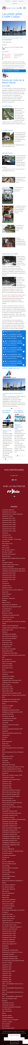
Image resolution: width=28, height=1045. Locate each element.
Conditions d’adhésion (8, 939)
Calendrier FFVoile (7, 516)
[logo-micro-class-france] (11, 8)
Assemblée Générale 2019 (9, 821)
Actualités (5, 760)
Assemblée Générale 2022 (9, 956)
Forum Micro (7, 1)
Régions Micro (6, 602)
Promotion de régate (8, 716)
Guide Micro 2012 (7, 686)
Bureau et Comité (7, 613)
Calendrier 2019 (6, 973)
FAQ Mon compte (7, 537)
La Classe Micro (6, 646)
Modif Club (5, 743)
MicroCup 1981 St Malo (8, 876)
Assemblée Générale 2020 (10, 815)
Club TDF (5, 581)
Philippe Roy (7, 55)
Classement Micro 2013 (8, 573)
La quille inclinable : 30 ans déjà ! (11, 539)
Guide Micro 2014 (7, 642)
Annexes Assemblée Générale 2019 (12, 729)
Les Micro (5, 737)
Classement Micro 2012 (8, 520)
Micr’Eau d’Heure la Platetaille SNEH (19, 426)
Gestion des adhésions (8, 941)
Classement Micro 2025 (9, 935)
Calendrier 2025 (6, 783)
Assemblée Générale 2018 (9, 823)
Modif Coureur (6, 745)
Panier (4, 1013)
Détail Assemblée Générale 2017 (11, 828)
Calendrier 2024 (7, 781)
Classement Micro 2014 (8, 575)
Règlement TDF (6, 707)
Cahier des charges (7, 678)
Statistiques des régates (9, 634)
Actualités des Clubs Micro (10, 653)
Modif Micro (5, 545)
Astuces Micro (6, 611)
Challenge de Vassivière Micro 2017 (12, 712)
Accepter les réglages (14, 1035)
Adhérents (14, 3)
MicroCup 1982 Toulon (8, 872)
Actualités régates (7, 562)
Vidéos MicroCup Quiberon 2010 (11, 606)
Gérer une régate (7, 663)
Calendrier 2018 (6, 975)
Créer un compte (7, 1021)
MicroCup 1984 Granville (9, 863)
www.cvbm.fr (7, 54)
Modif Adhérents (7, 741)
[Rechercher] (20, 8)
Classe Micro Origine (8, 617)
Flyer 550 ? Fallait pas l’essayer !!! (12, 927)
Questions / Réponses (8, 598)
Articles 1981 (5, 874)
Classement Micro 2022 (9, 531)
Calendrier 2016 (6, 979)
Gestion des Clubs (7, 914)
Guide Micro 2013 (7, 665)
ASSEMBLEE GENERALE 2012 (11, 844)
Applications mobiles (8, 676)
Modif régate (6, 895)
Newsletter (14, 1)
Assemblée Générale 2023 (9, 958)
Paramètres (14, 1042)
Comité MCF (5, 583)
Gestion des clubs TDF (8, 916)
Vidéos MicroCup (7, 758)
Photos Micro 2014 (7, 691)
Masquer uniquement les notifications (14, 1038)
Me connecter (6, 1023)
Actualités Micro (7, 608)
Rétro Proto (5, 897)
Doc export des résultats (9, 638)
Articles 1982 (5, 870)
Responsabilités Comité (9, 800)
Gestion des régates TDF (9, 943)
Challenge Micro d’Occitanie (10, 682)
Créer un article (6, 619)
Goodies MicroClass (8, 714)
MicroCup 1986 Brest (8, 849)
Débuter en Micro (7, 587)
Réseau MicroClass (7, 651)
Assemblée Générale (8, 954)
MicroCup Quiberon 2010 (9, 998)
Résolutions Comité (7, 756)
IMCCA (4, 703)
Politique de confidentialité (10, 950)
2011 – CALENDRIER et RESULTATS (12, 996)
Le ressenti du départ (8, 906)
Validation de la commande (10, 1019)
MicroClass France (7, 543)
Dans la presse (6, 684)
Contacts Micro (6, 585)
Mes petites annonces (8, 817)
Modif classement (7, 908)
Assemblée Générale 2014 (9, 840)
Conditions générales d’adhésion (11, 1007)
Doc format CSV (7, 659)
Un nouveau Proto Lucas (9, 924)
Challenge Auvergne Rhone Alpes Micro (13, 568)
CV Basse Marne (12, 71)
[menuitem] (7, 1)
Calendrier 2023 (6, 964)
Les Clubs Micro (6, 1009)
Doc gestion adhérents (8, 884)
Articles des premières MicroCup (11, 813)
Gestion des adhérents (8, 889)
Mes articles (5, 891)
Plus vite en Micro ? (7, 798)
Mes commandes (7, 1011)
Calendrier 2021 (6, 969)
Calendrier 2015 (6, 981)
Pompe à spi (5, 857)
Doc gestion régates (8, 887)
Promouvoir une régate (9, 649)
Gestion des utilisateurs (9, 899)
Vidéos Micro (6, 762)
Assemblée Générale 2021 (9, 811)
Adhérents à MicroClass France (11, 779)
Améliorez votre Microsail (9, 929)
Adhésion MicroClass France (10, 564)
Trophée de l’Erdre (7, 720)
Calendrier (5, 731)
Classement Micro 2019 (8, 526)
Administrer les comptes (9, 512)
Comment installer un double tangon (12, 851)
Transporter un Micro (8, 777)
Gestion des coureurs (8, 918)
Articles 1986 (6, 847)
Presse (4, 859)
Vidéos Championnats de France (11, 769)
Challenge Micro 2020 (8, 971)
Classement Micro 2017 (8, 579)
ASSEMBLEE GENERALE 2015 (11, 836)
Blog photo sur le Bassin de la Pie (17, 123)
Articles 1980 (6, 878)
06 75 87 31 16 (7, 57)
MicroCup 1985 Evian (8, 861)
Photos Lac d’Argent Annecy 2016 (12, 775)
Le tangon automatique (9, 855)
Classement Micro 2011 (8, 518)
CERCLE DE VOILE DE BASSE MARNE (13, 47)
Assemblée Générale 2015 (9, 834)
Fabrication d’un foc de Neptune (11, 922)
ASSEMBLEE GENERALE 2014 (11, 838)
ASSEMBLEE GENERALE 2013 (11, 842)
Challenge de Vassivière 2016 (10, 615)
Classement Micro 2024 (9, 933)
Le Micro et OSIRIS (7, 705)
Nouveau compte (7, 552)
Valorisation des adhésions (10, 604)
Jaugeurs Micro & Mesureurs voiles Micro (14, 627)
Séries (4, 670)
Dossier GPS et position (9, 661)
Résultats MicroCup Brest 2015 (11, 699)
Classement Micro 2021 (8, 528)
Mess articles (5, 541)
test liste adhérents (7, 1017)
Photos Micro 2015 (7, 630)
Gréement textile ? (7, 853)
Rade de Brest (6, 556)
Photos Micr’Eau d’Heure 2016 (11, 792)
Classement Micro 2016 (8, 522)
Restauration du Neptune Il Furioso (12, 952)
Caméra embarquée (8, 566)
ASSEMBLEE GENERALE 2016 (11, 832)
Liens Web (5, 722)
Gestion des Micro (7, 920)
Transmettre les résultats (9, 718)
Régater (4, 600)
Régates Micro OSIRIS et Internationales (13, 819)
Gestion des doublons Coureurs (11, 790)
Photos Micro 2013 (7, 689)
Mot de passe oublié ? (8, 550)
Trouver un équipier (8, 672)
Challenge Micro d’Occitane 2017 (11, 680)
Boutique (4, 1000)
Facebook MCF (6, 535)
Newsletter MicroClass (8, 764)
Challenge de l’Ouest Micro (10, 701)
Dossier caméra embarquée (10, 625)
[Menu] (24, 8)
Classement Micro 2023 (9, 931)
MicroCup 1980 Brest (8, 893)
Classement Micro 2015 (8, 577)
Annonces (5, 674)
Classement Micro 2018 (8, 524)
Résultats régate (7, 1015)
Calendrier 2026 (7, 788)
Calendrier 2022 (6, 967)
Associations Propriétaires (9, 636)
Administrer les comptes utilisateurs (12, 514)
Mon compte (5, 547)
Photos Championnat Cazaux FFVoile (13, 766)
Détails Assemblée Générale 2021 (11, 733)
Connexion (5, 533)
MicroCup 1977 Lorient (8, 901)
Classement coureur (8, 1002)
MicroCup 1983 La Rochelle (10, 868)
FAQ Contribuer (6, 594)
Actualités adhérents (8, 509)
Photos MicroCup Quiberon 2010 (11, 693)
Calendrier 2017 (6, 977)
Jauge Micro (5, 596)
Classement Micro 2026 (9, 937)
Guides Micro (6, 735)
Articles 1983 (5, 865)
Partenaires (21, 1)
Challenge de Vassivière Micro (11, 710)
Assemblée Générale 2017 (9, 825)
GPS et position (6, 640)
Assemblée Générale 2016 (9, 830)
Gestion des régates (8, 903)
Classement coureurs (8, 1005)
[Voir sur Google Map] (2, 59)
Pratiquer (4, 632)
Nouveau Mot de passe (8, 554)
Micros (4, 739)
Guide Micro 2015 (7, 644)
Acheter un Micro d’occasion (10, 724)
